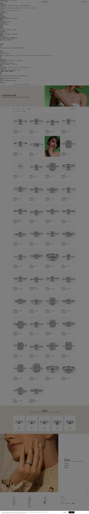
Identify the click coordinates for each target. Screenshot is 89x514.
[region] (44, 512)
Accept (71, 512)
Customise (64, 512)
